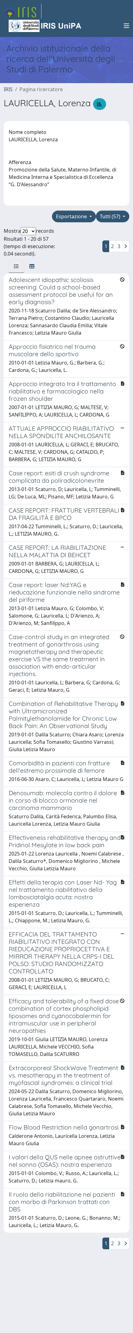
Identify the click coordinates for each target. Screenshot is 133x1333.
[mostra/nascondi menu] (126, 26)
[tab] (16, 266)
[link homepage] (22, 11)
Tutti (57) (111, 216)
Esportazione (72, 216)
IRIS (8, 89)
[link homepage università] (45, 25)
